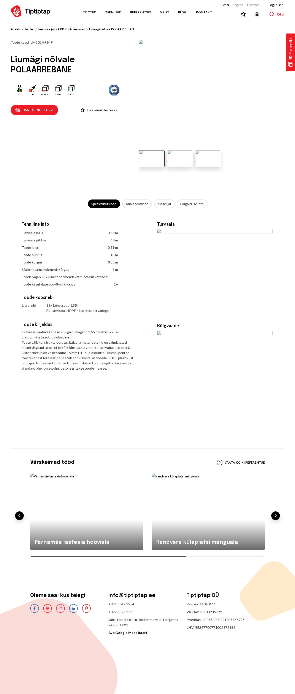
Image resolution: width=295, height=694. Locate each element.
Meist (164, 12)
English (237, 5)
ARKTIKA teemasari (72, 29)
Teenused (113, 12)
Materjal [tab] (164, 204)
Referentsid (140, 12)
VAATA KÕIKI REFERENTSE (245, 462)
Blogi (182, 12)
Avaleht (16, 29)
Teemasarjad (46, 29)
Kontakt (204, 12)
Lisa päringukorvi (38, 110)
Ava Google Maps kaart (128, 632)
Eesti (225, 5)
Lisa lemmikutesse (102, 110)
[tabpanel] (147, 324)
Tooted (90, 12)
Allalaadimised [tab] (137, 204)
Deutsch (253, 5)
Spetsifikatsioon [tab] (104, 204)
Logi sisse (275, 5)
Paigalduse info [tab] (192, 204)
